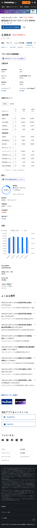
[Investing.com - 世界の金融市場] (10, 2)
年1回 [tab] (4, 104)
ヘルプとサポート (25, 456)
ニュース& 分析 (19, 43)
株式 (3, 7)
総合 (2, 43)
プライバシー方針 (5, 512)
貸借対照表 (20, 47)
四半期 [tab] (12, 104)
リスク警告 (4, 518)
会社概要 (22, 449)
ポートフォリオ (5, 456)
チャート (9, 43)
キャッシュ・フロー (30, 47)
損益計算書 (12, 47)
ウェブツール (5, 460)
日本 (21, 7)
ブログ (3, 449)
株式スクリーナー (12, 7)
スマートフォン (5, 453)
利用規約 (3, 506)
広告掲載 (22, 453)
